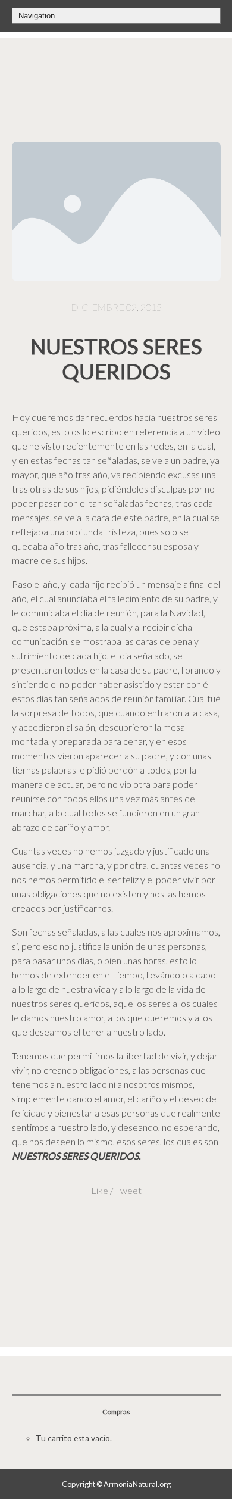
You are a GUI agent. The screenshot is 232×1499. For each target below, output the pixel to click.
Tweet (128, 1190)
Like (99, 1190)
